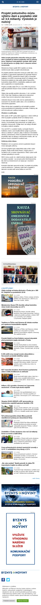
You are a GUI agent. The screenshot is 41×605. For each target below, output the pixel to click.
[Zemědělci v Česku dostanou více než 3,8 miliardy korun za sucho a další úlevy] (7, 439)
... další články (35, 478)
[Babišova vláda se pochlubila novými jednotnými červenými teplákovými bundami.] (9, 270)
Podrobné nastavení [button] (9, 600)
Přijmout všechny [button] (22, 600)
